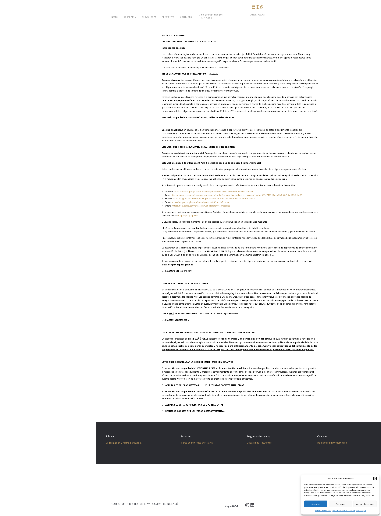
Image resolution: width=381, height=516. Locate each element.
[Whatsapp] (261, 7)
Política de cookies (323, 510)
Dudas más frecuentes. (259, 442)
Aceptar (315, 503)
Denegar (340, 503)
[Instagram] (257, 7)
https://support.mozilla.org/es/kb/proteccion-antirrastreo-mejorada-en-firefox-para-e (214, 198)
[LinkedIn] (253, 7)
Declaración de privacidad (343, 510)
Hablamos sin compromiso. (332, 442)
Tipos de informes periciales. (197, 442)
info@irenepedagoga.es (212, 14)
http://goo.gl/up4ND (188, 215)
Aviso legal (361, 510)
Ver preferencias (365, 503)
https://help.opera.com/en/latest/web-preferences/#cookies (201, 205)
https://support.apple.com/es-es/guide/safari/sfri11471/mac (200, 202)
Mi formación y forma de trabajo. (124, 442)
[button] (375, 478)
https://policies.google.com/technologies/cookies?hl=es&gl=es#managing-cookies (213, 191)
